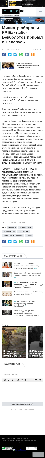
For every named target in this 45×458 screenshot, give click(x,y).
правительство (26, 227)
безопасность (9, 231)
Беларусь (12, 227)
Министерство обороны (13, 235)
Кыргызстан (23, 231)
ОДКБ (29, 235)
